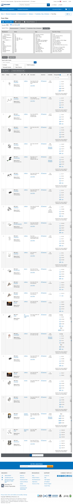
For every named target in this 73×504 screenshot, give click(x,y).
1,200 (60, 418)
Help (45, 477)
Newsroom (22, 477)
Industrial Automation (23, 9)
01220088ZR (16, 334)
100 (60, 88)
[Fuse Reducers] (42, 47)
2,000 (60, 90)
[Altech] (7, 42)
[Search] (48, 4)
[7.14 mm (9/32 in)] (61, 38)
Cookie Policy (47, 485)
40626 (15, 315)
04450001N (16, 237)
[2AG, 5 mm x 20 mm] (61, 51)
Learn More (32, 85)
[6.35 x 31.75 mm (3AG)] (61, 48)
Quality (21, 483)
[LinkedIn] (67, 476)
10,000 (59, 330)
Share (69, 14)
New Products (19, 67)
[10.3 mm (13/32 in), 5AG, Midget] (61, 40)
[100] (23, 37)
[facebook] (58, 476)
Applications (34, 481)
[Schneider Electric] (7, 50)
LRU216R (16, 283)
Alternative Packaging (50, 148)
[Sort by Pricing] (67, 74)
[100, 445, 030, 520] (23, 39)
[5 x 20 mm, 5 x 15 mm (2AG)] (61, 47)
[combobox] (64, 1)
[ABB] (7, 41)
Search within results (6, 60)
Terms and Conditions (12, 494)
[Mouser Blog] (71, 476)
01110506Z (16, 82)
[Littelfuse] (7, 36)
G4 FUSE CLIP (17, 270)
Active (17, 64)
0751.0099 (16, 398)
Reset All (5, 57)
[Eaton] (7, 44)
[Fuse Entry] (42, 46)
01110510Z (16, 253)
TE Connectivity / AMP (26, 316)
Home (2, 14)
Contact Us (46, 475)
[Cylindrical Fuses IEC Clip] (42, 41)
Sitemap (25, 494)
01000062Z (16, 174)
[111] (23, 41)
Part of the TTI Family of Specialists (7, 1)
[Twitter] (61, 476)
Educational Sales (24, 479)
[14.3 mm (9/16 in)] (61, 41)
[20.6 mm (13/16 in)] (61, 43)
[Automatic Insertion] (42, 34)
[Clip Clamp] (42, 39)
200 (60, 123)
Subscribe (50, 466)
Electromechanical (22, 14)
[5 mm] (61, 34)
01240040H (16, 98)
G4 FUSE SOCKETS (18, 224)
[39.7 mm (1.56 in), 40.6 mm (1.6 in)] (61, 44)
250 (60, 232)
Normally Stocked (7, 67)
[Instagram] (60, 476)
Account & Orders (57, 9)
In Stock (55, 4)
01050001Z (16, 128)
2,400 (60, 420)
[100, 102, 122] (23, 38)
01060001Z (16, 207)
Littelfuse (26, 81)
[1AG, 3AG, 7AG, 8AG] (61, 50)
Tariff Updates (47, 479)
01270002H (16, 144)
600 (60, 349)
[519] (23, 44)
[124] (23, 43)
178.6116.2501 (17, 158)
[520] (23, 46)
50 (60, 86)
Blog (33, 475)
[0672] (23, 49)
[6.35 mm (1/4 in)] (61, 37)
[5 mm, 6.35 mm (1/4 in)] (61, 35)
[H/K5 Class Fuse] (42, 51)
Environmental (23, 485)
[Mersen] (7, 48)
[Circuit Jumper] (42, 37)
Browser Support (47, 483)
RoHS (61, 4)
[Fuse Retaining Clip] (42, 48)
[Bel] (7, 43)
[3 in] (61, 46)
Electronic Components (8, 9)
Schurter (25, 380)
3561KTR (16, 414)
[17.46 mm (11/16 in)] (61, 42)
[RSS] (63, 476)
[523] (23, 48)
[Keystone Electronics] (7, 37)
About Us (22, 475)
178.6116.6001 (17, 115)
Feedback (48, 481)
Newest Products (35, 477)
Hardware (31, 14)
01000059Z (16, 357)
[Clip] (42, 38)
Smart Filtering (15, 24)
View (62, 107)
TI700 (15, 430)
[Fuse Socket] (42, 49)
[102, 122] (23, 40)
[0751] (23, 50)
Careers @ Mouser (24, 481)
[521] (23, 47)
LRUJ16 (15, 373)
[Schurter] (7, 38)
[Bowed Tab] (42, 35)
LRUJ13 (15, 302)
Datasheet (44, 81)
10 (60, 102)
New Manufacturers (36, 479)
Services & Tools (35, 483)
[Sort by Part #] (22, 74)
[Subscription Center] (69, 476)
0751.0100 (16, 381)
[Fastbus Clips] (42, 43)
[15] (23, 34)
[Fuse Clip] (42, 44)
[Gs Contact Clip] (42, 50)
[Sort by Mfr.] (28, 74)
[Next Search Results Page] (42, 455)
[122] (23, 42)
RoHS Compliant (31, 64)
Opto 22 (25, 222)
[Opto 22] (7, 49)
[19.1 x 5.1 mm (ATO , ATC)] (61, 49)
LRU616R (16, 294)
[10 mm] (61, 39)
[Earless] (42, 42)
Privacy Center (4, 494)
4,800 (60, 422)
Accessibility (20, 494)
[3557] (23, 51)
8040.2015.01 (16, 441)
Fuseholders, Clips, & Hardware (42, 14)
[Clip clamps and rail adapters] (42, 40)
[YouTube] (65, 476)
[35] (23, 35)
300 (60, 346)
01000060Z (16, 191)
